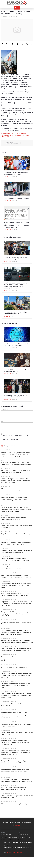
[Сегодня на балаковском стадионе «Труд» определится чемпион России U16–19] (15, 758)
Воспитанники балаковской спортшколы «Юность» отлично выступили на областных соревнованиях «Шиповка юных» (16, 695)
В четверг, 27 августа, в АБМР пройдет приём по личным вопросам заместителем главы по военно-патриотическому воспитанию (16, 509)
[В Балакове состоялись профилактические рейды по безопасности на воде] (15, 793)
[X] (22, 44)
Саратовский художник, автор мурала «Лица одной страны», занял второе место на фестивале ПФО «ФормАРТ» (16, 675)
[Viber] (26, 44)
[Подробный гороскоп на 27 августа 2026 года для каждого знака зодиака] (17, 334)
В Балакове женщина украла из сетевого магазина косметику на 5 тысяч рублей (16, 258)
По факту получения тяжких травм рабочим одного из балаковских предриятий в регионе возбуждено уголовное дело (16, 603)
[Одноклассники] (12, 44)
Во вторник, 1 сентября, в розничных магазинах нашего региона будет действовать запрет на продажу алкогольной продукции (15, 454)
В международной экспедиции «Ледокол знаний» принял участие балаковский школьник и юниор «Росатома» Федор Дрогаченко (16, 752)
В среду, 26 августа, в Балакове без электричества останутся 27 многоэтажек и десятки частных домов (16, 585)
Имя (2, 421)
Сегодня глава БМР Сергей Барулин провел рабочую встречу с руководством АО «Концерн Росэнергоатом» (16, 613)
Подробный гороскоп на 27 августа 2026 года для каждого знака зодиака (16, 344)
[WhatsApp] (31, 44)
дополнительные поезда (19, 133)
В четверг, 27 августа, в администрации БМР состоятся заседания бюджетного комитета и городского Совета (15, 742)
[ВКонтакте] (7, 44)
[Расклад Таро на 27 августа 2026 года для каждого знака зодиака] (17, 360)
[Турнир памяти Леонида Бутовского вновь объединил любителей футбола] (17, 163)
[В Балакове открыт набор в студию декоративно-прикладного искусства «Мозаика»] (9, 468)
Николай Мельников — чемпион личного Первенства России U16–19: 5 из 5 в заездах (17, 396)
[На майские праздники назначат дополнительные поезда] (16, 16)
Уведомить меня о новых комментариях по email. (17, 430)
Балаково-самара (6, 133)
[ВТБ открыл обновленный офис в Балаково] (17, 189)
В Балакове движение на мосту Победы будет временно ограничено (15, 312)
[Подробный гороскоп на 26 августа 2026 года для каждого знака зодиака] (15, 721)
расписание (6, 136)
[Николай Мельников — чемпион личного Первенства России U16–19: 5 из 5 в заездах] (17, 386)
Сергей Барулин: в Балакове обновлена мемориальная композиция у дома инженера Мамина (14, 658)
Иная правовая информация (14, 852)
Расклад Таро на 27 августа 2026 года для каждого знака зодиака (16, 370)
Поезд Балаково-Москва (22, 135)
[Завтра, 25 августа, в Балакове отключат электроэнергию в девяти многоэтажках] (15, 785)
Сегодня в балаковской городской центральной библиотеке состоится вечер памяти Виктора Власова (15, 685)
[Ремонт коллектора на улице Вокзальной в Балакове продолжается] (15, 730)
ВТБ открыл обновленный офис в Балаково (16, 198)
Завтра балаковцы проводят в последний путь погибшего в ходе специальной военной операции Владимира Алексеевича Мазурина (16, 632)
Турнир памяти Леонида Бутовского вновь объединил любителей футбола (16, 173)
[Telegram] (17, 44)
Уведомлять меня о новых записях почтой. (15, 435)
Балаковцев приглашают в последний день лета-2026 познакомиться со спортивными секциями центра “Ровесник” (14, 499)
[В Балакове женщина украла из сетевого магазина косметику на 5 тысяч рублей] (17, 248)
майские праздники (8, 135)
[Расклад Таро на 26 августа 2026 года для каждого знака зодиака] (15, 701)
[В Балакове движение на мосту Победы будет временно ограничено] (17, 303)
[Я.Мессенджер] (2, 44)
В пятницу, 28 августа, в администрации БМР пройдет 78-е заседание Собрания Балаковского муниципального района (15, 480)
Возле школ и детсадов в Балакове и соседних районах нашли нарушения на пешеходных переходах (15, 771)
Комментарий (5, 409)
